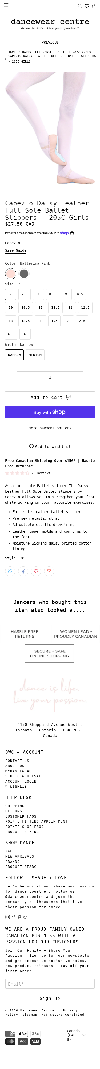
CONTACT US (17, 761)
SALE (10, 851)
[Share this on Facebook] (23, 571)
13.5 (25, 321)
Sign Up (50, 998)
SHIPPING (15, 806)
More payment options (50, 428)
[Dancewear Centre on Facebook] (13, 918)
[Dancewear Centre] (50, 24)
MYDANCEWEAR (18, 771)
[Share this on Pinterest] (36, 571)
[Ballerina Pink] (10, 273)
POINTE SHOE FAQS (24, 827)
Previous (50, 42)
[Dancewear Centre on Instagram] (7, 918)
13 (11, 321)
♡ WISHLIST (17, 786)
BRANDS (12, 862)
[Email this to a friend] (49, 571)
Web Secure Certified (63, 1015)
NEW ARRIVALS (19, 856)
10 (11, 308)
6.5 (11, 334)
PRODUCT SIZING (22, 832)
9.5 (80, 294)
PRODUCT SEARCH (22, 867)
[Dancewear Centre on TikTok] (25, 918)
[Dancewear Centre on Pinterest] (19, 918)
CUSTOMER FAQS (21, 816)
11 (40, 308)
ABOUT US (15, 766)
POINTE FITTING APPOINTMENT (36, 821)
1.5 (54, 321)
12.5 (85, 308)
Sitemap (29, 1015)
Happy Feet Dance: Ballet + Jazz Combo (56, 52)
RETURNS (13, 811)
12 (70, 308)
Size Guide (15, 250)
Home (13, 52)
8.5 (52, 294)
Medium (35, 355)
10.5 (25, 308)
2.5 (82, 321)
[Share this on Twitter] (10, 571)
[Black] (24, 273)
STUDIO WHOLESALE (24, 776)
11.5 (55, 308)
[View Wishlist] (86, 6)
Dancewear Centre (37, 1010)
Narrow (14, 355)
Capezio (12, 243)
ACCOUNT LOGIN (21, 781)
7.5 (24, 294)
